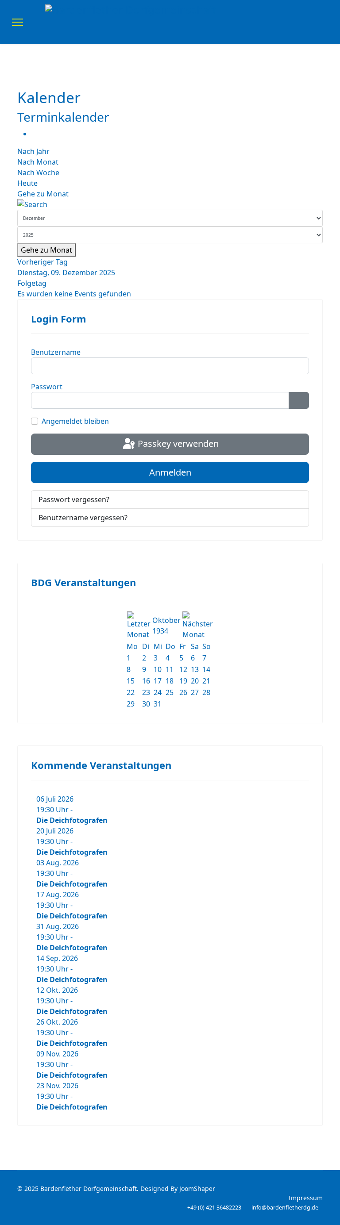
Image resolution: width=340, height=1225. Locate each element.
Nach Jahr (33, 151)
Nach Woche (38, 172)
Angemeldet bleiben (75, 421)
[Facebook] (311, 22)
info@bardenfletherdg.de (284, 1207)
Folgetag (31, 283)
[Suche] (170, 204)
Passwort (46, 387)
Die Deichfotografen (72, 820)
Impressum (306, 1198)
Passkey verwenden (177, 443)
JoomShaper (197, 1188)
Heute (27, 183)
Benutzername (56, 352)
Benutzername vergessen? (83, 517)
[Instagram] (325, 22)
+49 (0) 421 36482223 (214, 1207)
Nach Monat (37, 162)
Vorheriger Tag (42, 262)
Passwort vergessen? (74, 499)
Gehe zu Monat (43, 194)
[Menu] (17, 22)
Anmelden (170, 472)
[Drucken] (34, 133)
